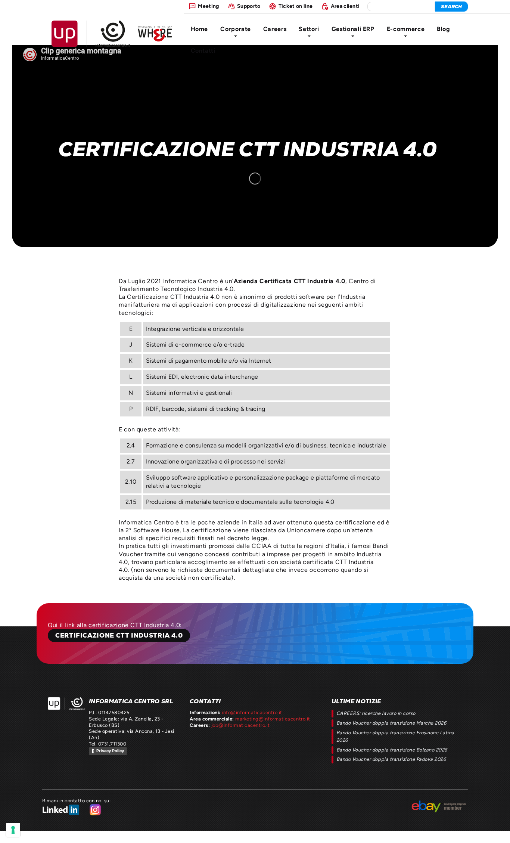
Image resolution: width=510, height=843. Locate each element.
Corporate (235, 28)
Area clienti (345, 6)
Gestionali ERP (353, 28)
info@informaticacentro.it (252, 712)
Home (199, 28)
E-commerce (406, 28)
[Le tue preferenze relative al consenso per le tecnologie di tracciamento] (13, 830)
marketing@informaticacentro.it (272, 719)
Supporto (249, 6)
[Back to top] (497, 830)
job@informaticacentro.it (240, 725)
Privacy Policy (110, 750)
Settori (309, 28)
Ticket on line (295, 6)
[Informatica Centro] (66, 703)
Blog (443, 28)
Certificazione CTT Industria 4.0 (119, 635)
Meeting (208, 6)
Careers (274, 28)
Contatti (203, 50)
